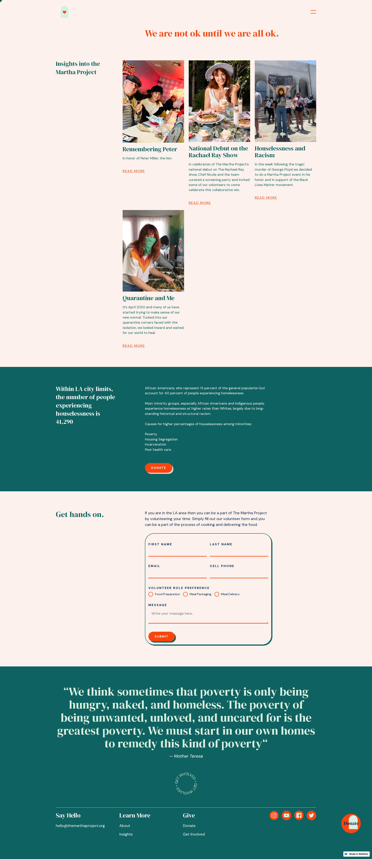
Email (154, 566)
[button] (313, 12)
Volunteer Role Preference (179, 588)
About (124, 825)
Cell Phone (222, 566)
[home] (64, 12)
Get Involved (194, 834)
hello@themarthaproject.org (80, 825)
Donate (158, 468)
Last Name (221, 544)
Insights (126, 834)
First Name (160, 544)
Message (157, 605)
